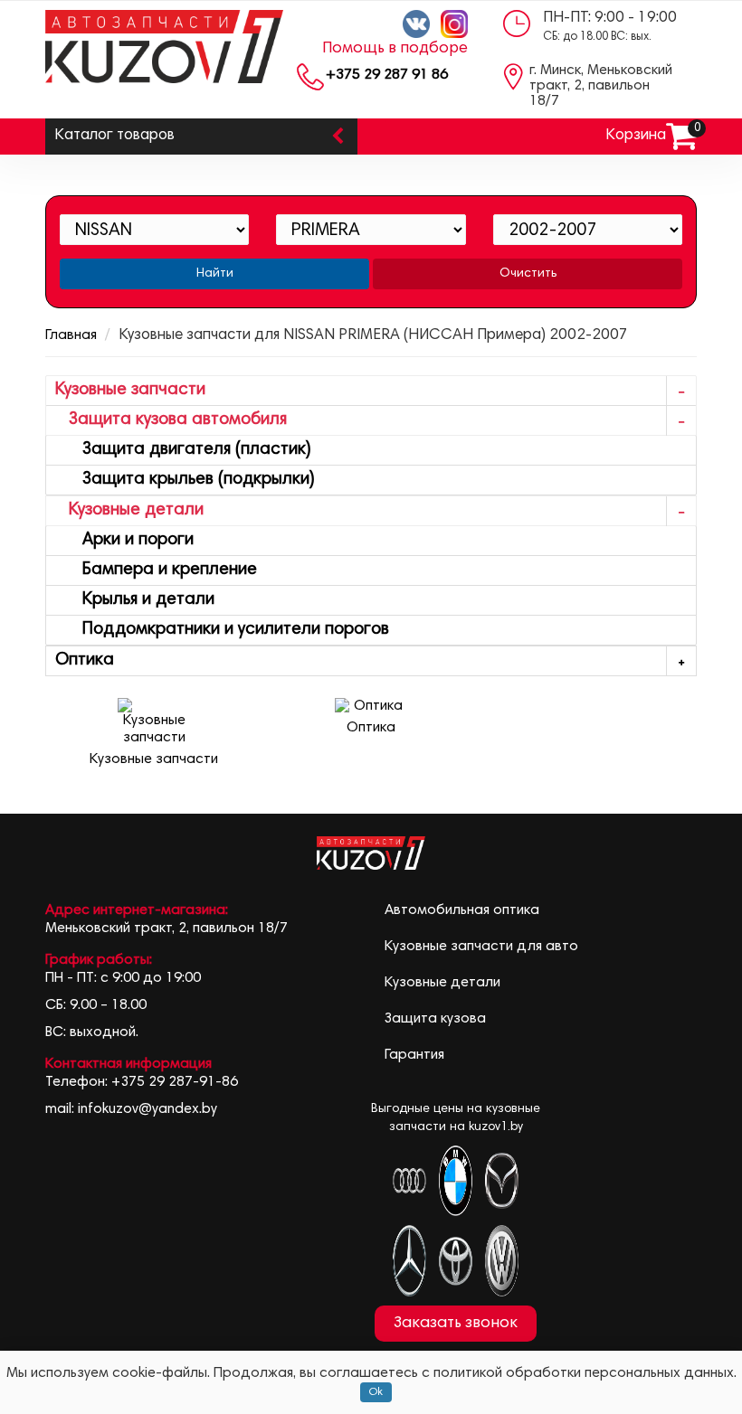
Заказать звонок (456, 1323)
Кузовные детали (129, 510)
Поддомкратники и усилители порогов (222, 629)
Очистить (527, 274)
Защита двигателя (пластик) (183, 449)
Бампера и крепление (156, 570)
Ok (376, 1392)
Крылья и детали (134, 599)
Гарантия (414, 1055)
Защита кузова (435, 1019)
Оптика (84, 660)
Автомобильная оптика (462, 910)
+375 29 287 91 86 (387, 75)
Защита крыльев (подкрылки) (185, 479)
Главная (71, 335)
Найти (214, 274)
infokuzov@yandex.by (147, 1109)
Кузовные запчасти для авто (481, 946)
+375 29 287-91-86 (174, 1082)
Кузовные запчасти (130, 390)
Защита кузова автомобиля (171, 420)
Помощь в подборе (395, 49)
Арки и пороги (124, 540)
